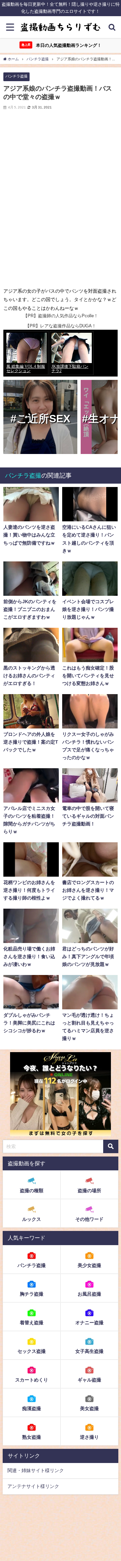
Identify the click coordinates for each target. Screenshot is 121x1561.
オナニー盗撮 (89, 1322)
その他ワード (89, 1219)
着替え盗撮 (31, 1322)
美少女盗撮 (89, 1265)
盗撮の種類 (31, 1190)
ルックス (31, 1219)
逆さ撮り (89, 1437)
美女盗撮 (89, 1408)
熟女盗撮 (31, 1437)
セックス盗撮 (31, 1351)
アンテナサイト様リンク (33, 1486)
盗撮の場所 (89, 1190)
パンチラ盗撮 (16, 76)
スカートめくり (31, 1379)
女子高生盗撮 (89, 1351)
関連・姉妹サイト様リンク (35, 1470)
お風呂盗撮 (89, 1294)
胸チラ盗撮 (31, 1294)
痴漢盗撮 (31, 1408)
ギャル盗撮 (89, 1379)
